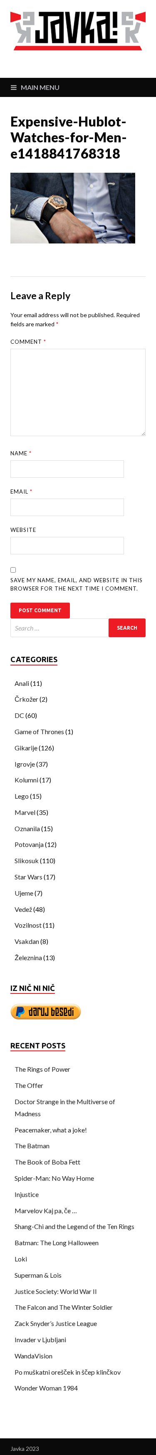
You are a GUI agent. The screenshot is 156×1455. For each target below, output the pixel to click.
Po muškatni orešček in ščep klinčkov (68, 1372)
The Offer (29, 1085)
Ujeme (24, 893)
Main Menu (40, 87)
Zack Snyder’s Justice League (56, 1323)
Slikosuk (27, 860)
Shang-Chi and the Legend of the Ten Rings (74, 1226)
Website (23, 529)
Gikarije (26, 748)
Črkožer (26, 699)
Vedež (23, 909)
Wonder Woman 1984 (46, 1388)
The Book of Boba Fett (47, 1162)
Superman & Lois (38, 1275)
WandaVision (33, 1356)
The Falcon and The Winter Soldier (64, 1307)
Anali (22, 683)
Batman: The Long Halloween (57, 1242)
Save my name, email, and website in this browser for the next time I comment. (76, 584)
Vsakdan (27, 941)
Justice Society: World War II (56, 1291)
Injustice (27, 1194)
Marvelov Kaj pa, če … (46, 1210)
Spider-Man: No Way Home (54, 1178)
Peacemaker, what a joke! (51, 1130)
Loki (21, 1259)
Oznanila (27, 828)
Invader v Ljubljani (40, 1339)
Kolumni (26, 780)
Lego (22, 796)
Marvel (25, 812)
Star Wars (28, 877)
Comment (28, 341)
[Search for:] (78, 627)
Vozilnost (28, 925)
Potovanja (29, 844)
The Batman (32, 1146)
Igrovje (25, 764)
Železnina (28, 957)
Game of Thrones (39, 731)
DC (19, 715)
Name (21, 453)
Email (21, 491)
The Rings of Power (42, 1069)
